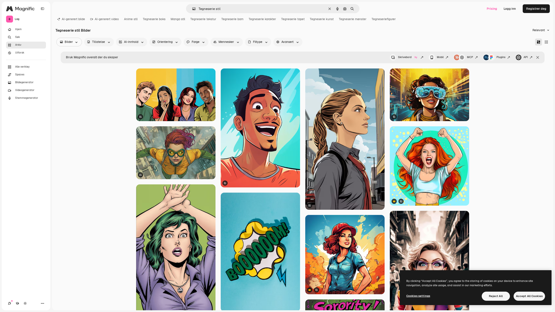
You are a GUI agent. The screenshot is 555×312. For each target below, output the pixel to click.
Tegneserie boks (154, 19)
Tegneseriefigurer (384, 19)
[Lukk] (537, 57)
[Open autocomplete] (192, 8)
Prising (492, 9)
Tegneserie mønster (352, 19)
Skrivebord (407, 57)
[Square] (546, 42)
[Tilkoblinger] (9, 303)
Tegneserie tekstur (203, 19)
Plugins (500, 57)
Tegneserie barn (232, 19)
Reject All (496, 296)
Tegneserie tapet (293, 19)
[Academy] (17, 303)
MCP (470, 57)
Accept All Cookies (529, 296)
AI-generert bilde (73, 19)
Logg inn (510, 9)
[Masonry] (538, 42)
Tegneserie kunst (322, 19)
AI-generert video (107, 19)
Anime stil (131, 19)
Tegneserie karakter (262, 19)
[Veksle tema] (25, 303)
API (526, 57)
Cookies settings (418, 296)
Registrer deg (536, 9)
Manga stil (178, 19)
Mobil (440, 57)
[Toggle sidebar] (42, 8)
